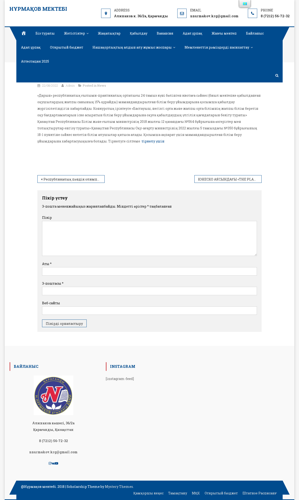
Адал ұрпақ (192, 33)
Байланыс (255, 33)
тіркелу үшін (153, 141)
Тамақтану (177, 493)
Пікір (47, 217)
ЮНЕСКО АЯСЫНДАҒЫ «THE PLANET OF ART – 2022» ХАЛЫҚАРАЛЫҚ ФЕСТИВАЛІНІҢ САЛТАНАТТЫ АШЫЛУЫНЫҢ (230, 179)
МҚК (196, 493)
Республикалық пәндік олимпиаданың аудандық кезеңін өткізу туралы (74, 179)
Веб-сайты (51, 303)
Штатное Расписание (260, 493)
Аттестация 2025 (35, 61)
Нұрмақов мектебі (38, 8)
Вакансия (165, 33)
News (101, 85)
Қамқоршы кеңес (148, 493)
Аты (47, 264)
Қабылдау (138, 33)
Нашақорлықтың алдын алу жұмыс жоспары (132, 47)
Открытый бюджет (66, 47)
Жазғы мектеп (224, 33)
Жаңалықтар (109, 33)
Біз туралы (45, 33)
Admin (70, 85)
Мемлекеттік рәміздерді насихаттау (217, 47)
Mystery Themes (119, 486)
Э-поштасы (53, 283)
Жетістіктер (74, 33)
